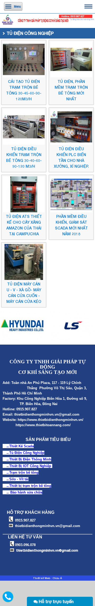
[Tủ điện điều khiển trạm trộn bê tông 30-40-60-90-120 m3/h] (24, 143)
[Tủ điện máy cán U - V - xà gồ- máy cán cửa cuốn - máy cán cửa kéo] (24, 278)
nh (49, 459)
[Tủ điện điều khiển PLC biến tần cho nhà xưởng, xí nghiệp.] (71, 143)
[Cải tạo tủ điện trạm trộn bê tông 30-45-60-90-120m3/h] (24, 76)
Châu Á (57, 578)
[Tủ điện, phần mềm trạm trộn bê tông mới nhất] (71, 76)
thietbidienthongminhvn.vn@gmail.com (46, 414)
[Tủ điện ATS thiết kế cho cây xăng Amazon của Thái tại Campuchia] (24, 211)
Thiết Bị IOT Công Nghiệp (30, 466)
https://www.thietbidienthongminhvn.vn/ (50, 420)
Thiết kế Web (41, 578)
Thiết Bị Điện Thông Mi (28, 459)
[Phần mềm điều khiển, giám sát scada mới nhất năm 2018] (71, 211)
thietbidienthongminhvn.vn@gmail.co (45, 550)
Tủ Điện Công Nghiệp (26, 453)
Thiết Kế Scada (21, 446)
